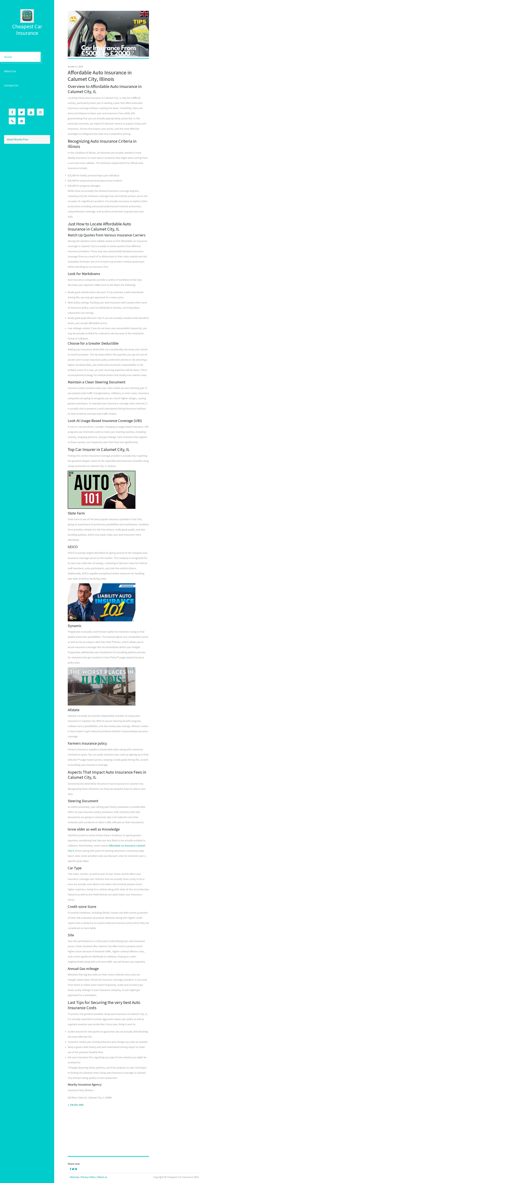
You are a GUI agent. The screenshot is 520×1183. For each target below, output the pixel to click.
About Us (10, 71)
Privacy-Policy (88, 1177)
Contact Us (11, 85)
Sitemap (74, 1177)
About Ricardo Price (17, 139)
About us (102, 1177)
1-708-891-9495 (76, 1104)
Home (8, 57)
